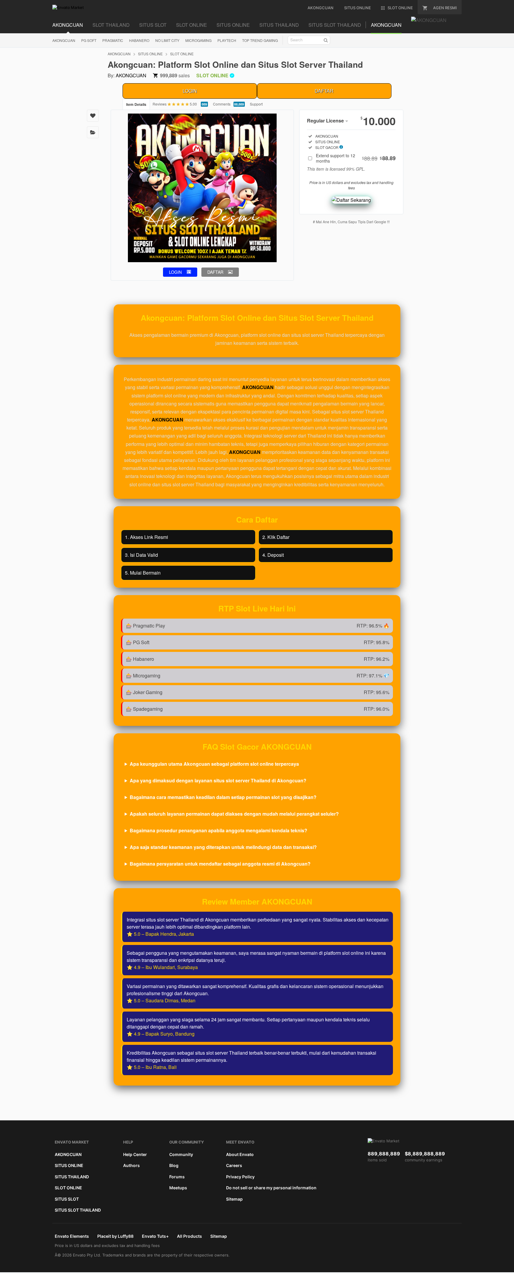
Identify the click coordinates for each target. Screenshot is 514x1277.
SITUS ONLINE (233, 24)
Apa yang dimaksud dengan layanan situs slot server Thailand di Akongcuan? (218, 780)
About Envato (240, 1154)
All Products (189, 1236)
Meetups (178, 1187)
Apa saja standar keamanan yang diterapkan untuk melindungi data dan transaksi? (223, 847)
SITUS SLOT (153, 24)
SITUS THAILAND (279, 24)
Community (181, 1154)
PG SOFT (88, 40)
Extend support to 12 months (356, 158)
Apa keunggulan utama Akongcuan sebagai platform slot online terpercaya (214, 763)
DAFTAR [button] (215, 272)
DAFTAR (324, 90)
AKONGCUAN (67, 24)
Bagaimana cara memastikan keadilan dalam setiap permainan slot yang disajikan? (223, 797)
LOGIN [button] (175, 272)
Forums (177, 1176)
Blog (173, 1165)
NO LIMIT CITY (167, 40)
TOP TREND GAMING (260, 40)
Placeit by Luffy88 (115, 1236)
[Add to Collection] (93, 132)
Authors (131, 1165)
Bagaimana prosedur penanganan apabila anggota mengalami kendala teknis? (218, 830)
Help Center (135, 1154)
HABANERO (139, 40)
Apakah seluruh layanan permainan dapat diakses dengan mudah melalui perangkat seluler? (234, 813)
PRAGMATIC (112, 40)
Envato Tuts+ (155, 1236)
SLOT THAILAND (111, 24)
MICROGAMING (198, 40)
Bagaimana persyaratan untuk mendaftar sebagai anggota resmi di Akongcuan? (220, 863)
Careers (234, 1165)
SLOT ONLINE (191, 24)
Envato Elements (72, 1236)
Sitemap (234, 1198)
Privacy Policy (240, 1176)
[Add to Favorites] (93, 116)
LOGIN (190, 90)
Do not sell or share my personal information (271, 1187)
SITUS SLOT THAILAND (334, 24)
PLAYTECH (226, 40)
